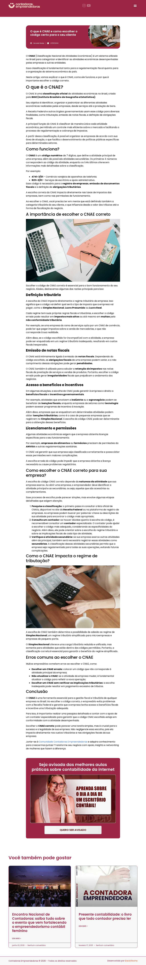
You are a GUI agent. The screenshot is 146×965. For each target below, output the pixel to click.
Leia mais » (16, 938)
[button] (135, 5)
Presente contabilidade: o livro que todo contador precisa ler (105, 916)
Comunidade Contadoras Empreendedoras (63, 741)
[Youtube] (89, 5)
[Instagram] (84, 5)
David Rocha (131, 960)
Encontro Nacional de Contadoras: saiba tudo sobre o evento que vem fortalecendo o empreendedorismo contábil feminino (39, 922)
